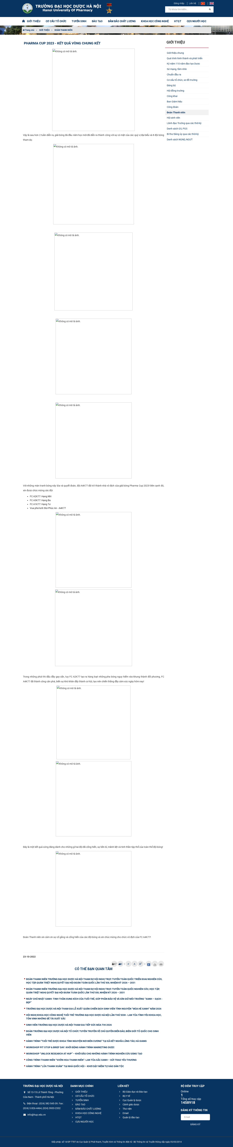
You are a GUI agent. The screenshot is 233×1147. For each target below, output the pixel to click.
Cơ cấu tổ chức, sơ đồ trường (182, 80)
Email (125, 1113)
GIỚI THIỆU (44, 30)
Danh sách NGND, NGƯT (180, 139)
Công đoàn (172, 107)
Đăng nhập (179, 3)
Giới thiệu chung (175, 53)
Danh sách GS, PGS (177, 128)
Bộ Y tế (126, 1096)
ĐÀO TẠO (80, 1104)
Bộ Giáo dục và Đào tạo (134, 1091)
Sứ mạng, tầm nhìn (177, 69)
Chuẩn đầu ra (174, 74)
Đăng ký (195, 1124)
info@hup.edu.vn (36, 1114)
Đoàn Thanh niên (176, 112)
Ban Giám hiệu (174, 101)
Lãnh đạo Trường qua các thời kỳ (184, 123)
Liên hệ (192, 3)
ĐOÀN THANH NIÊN (63, 30)
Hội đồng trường (175, 90)
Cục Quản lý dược (131, 1100)
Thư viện (127, 1108)
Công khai (172, 96)
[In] (155, 964)
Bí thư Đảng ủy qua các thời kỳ (183, 134)
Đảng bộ (171, 85)
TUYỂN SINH (79, 21)
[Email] (161, 964)
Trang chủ (29, 30)
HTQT (78, 1117)
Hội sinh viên (173, 117)
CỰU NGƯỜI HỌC (84, 1121)
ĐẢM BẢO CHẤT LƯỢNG (88, 1108)
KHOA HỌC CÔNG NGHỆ (88, 1113)
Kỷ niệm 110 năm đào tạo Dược (183, 63)
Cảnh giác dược (130, 1104)
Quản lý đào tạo (130, 1117)
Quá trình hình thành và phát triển (184, 58)
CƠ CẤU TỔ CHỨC (84, 1096)
